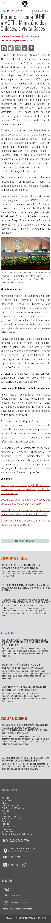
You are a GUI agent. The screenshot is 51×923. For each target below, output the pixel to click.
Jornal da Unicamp (10, 805)
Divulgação (34, 36)
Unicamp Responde (10, 826)
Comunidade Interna (14, 558)
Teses (5, 813)
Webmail (13, 889)
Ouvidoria (6, 821)
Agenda (5, 798)
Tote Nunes (15, 36)
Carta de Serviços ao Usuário (22, 903)
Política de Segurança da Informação (17, 909)
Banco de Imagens (10, 816)
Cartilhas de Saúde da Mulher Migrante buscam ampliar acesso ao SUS (24, 688)
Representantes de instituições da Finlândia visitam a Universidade (21, 566)
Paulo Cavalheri (26, 40)
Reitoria (5, 824)
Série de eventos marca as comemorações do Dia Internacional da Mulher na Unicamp (26, 601)
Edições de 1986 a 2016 (13, 808)
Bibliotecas (7, 829)
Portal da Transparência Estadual (17, 834)
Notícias (5, 811)
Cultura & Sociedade (14, 718)
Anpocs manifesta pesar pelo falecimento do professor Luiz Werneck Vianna (25, 759)
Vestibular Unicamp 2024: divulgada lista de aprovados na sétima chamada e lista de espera (26, 587)
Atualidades (8, 633)
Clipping (5, 803)
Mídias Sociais (8, 831)
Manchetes (7, 800)
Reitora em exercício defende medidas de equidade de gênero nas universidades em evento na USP (25, 642)
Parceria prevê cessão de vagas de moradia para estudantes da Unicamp (23, 666)
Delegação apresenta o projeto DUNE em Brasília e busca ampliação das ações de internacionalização (25, 489)
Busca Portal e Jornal (11, 818)
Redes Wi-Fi (15, 896)
